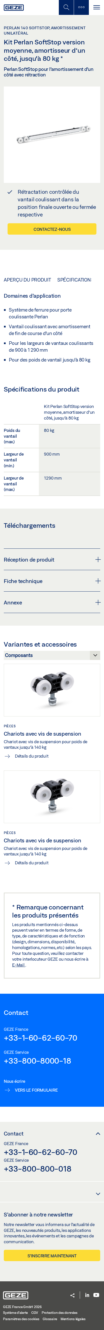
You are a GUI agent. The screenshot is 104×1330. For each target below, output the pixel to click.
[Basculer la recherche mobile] (66, 7)
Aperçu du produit (27, 280)
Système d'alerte (15, 1313)
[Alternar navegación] (96, 7)
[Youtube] (96, 1295)
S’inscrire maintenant (52, 1255)
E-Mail (18, 964)
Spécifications (75, 280)
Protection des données (59, 1313)
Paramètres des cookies (21, 1319)
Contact (13, 1133)
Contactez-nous (52, 229)
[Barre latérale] (81, 7)
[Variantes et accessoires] (52, 656)
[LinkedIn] (87, 1295)
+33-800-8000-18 (37, 1060)
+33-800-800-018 (37, 1168)
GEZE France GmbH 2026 (22, 1307)
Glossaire (50, 1319)
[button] (72, 1296)
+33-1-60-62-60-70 (40, 1037)
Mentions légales (73, 1319)
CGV (34, 1313)
